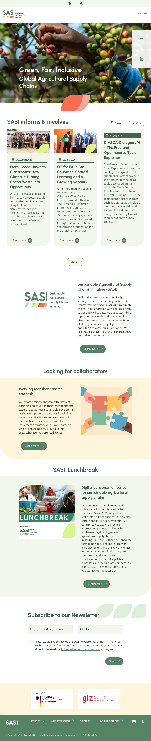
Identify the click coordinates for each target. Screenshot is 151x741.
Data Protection (60, 721)
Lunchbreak (94, 584)
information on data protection (80, 649)
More (73, 261)
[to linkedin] (141, 58)
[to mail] (141, 39)
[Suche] (142, 14)
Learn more (91, 349)
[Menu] (145, 14)
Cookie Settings (109, 721)
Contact (85, 721)
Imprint (35, 721)
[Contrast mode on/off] (69, 4)
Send (112, 661)
